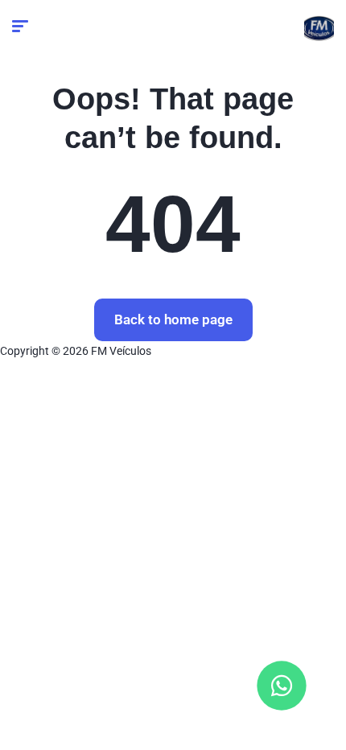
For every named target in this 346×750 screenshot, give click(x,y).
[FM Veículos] (319, 28)
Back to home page (173, 319)
